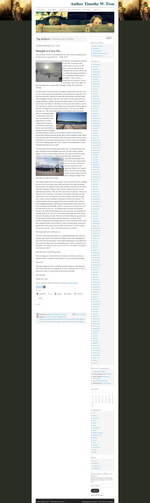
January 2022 (96, 120)
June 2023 (95, 91)
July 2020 (95, 155)
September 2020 (97, 150)
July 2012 (95, 360)
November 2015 (97, 289)
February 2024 (96, 84)
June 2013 (95, 336)
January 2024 (96, 86)
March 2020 (96, 164)
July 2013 (95, 333)
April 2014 (95, 314)
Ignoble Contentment (98, 46)
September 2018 (97, 206)
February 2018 (96, 223)
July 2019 (95, 182)
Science (95, 440)
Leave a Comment (80, 314)
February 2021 (96, 140)
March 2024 (96, 81)
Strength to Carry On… (49, 51)
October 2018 (96, 204)
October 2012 (96, 353)
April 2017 (95, 248)
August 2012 (96, 358)
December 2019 (97, 172)
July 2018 (95, 211)
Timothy (40, 45)
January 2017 (96, 255)
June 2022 (95, 108)
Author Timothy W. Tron (92, 4)
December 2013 (97, 323)
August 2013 (96, 331)
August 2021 (96, 128)
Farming (95, 415)
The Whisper (102, 371)
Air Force (48, 317)
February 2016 (96, 282)
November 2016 (97, 260)
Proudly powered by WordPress (89, 501)
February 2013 (96, 345)
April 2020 (95, 162)
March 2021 (96, 138)
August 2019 (96, 179)
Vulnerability (96, 48)
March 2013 (96, 343)
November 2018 (97, 201)
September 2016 (97, 265)
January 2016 (96, 284)
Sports (94, 442)
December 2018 (97, 199)
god (70, 319)
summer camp (65, 321)
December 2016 (97, 257)
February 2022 (96, 118)
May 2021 (95, 133)
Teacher (52, 9)
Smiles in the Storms (98, 56)
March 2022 (96, 116)
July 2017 (95, 240)
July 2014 (95, 309)
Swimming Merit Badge (77, 321)
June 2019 (95, 184)
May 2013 (95, 338)
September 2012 (97, 355)
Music (62, 9)
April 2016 (95, 277)
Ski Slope (57, 321)
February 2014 (96, 318)
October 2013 (96, 326)
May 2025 (95, 67)
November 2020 (97, 145)
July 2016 (95, 270)
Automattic (110, 501)
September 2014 (97, 304)
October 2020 (96, 147)
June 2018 (95, 213)
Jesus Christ (75, 319)
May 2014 (95, 311)
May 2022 (95, 111)
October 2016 (96, 262)
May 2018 (95, 216)
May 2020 (95, 160)
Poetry (94, 425)
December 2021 (97, 123)
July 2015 (95, 294)
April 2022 (95, 113)
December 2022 (97, 101)
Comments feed (96, 466)
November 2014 (97, 301)
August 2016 (96, 267)
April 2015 (95, 296)
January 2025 (96, 74)
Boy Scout (62, 319)
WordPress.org (96, 468)
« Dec (92, 405)
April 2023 (95, 94)
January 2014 (96, 321)
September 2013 (97, 328)
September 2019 (97, 177)
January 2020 (96, 169)
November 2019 (97, 174)
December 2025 (97, 64)
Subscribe (95, 490)
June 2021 (95, 130)
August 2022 (96, 106)
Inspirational (49, 314)
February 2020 (96, 167)
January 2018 (96, 226)
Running (95, 437)
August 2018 (96, 208)
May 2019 (95, 186)
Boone (56, 319)
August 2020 (96, 152)
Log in (94, 461)
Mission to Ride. (73, 283)
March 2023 (96, 96)
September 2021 (97, 125)
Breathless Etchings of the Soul (100, 53)
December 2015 (97, 287)
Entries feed (96, 463)
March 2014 (96, 316)
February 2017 (96, 252)
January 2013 (96, 348)
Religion (95, 430)
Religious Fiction (97, 435)
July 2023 (95, 89)
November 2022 (97, 103)
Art (93, 413)
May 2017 (95, 245)
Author (41, 9)
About (97, 9)
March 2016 (96, 279)
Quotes (86, 9)
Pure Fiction (96, 428)
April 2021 (95, 135)
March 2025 (96, 69)
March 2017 (96, 250)
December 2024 (97, 77)
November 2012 (97, 350)
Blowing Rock (50, 319)
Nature (94, 423)
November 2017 (97, 230)
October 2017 (96, 233)
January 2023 (96, 99)
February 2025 (96, 72)
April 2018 (95, 218)
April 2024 (95, 79)
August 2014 (96, 306)
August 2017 (96, 238)
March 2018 (96, 221)
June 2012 (95, 362)
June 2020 (95, 157)
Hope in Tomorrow (97, 51)
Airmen (54, 317)
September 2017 (97, 235)
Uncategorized (96, 447)
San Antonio (50, 321)
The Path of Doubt (103, 381)
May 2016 (95, 274)
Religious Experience (60, 314)
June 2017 (95, 243)
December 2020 (97, 142)
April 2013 (95, 340)
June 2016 (95, 272)
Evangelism (74, 9)
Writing (94, 452)
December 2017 (97, 228)
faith (67, 319)
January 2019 (96, 196)
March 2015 (96, 299)
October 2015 (96, 292)
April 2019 (95, 189)
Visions (95, 450)
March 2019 (96, 191)
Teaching (95, 445)
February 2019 (96, 194)
